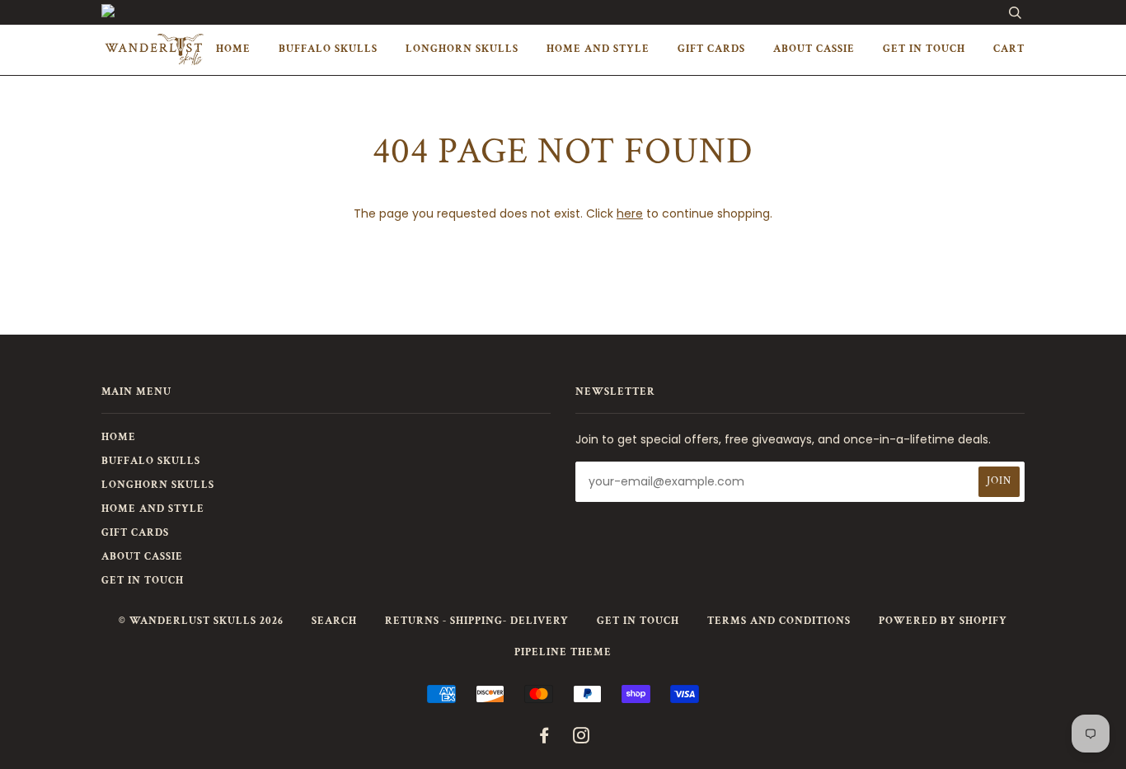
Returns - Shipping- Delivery (477, 621)
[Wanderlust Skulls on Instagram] (581, 739)
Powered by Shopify (943, 621)
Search (334, 621)
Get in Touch (924, 49)
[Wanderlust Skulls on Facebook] (544, 739)
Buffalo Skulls (328, 49)
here (630, 213)
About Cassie (814, 49)
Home (233, 49)
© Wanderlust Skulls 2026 (201, 621)
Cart (1009, 49)
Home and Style (598, 49)
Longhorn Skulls (462, 49)
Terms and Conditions (779, 621)
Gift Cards (711, 49)
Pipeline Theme (563, 652)
